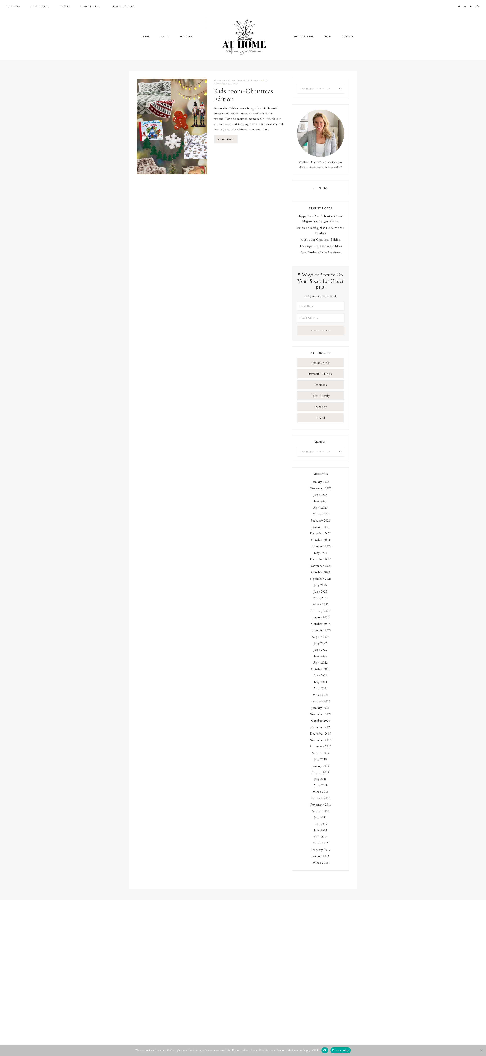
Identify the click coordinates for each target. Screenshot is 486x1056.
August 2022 (320, 637)
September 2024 (321, 546)
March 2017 (321, 843)
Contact (347, 36)
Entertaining (321, 363)
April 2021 (320, 688)
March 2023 (321, 604)
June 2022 (320, 650)
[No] (481, 1050)
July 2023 (320, 585)
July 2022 (320, 643)
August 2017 (320, 811)
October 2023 (320, 572)
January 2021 (320, 708)
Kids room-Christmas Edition (243, 95)
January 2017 (320, 856)
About (165, 36)
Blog (327, 36)
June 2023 (320, 592)
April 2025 (320, 508)
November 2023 (321, 566)
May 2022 (320, 656)
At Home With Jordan (243, 36)
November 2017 (321, 805)
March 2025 (321, 514)
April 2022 (320, 663)
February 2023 (321, 611)
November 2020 (321, 714)
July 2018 (320, 779)
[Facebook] (460, 2)
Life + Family (259, 80)
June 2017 (320, 824)
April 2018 (320, 785)
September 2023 (321, 579)
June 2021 (320, 675)
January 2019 (320, 766)
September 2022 (321, 630)
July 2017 (320, 817)
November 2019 (321, 740)
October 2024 (320, 540)
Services (186, 36)
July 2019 (320, 759)
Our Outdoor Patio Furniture (321, 252)
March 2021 (321, 695)
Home (146, 36)
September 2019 (321, 746)
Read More (226, 139)
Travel (320, 418)
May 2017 (320, 830)
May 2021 (320, 682)
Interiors (243, 80)
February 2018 (321, 798)
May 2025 (320, 501)
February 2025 (321, 520)
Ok (325, 1050)
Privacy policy (340, 1050)
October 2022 (320, 624)
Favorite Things (224, 80)
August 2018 (320, 772)
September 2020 (321, 727)
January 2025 (320, 527)
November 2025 (321, 488)
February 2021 (321, 701)
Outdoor (320, 407)
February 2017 (321, 850)
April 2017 (320, 837)
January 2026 (320, 482)
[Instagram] (471, 2)
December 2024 (320, 533)
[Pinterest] (466, 2)
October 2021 (320, 669)
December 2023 (320, 559)
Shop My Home (304, 36)
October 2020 (320, 721)
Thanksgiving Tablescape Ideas (320, 246)
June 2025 (320, 495)
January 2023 (320, 617)
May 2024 (320, 553)
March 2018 (321, 792)
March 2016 (321, 863)
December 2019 (320, 734)
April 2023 (320, 598)
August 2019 (320, 753)
